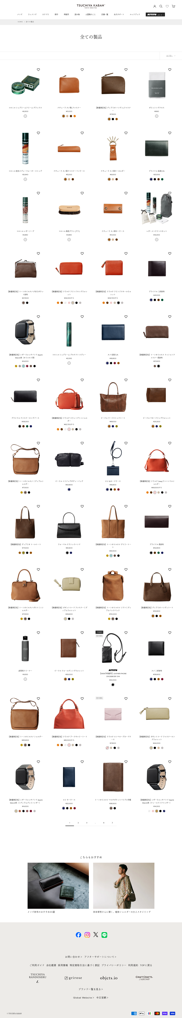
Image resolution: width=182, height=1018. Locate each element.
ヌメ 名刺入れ (113, 355)
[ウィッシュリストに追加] (39, 69)
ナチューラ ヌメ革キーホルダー (113, 171)
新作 (56, 14)
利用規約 (133, 965)
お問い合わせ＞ (74, 956)
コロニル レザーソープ (25, 231)
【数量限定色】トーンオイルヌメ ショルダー (25, 737)
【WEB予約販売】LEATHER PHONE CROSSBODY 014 (113, 675)
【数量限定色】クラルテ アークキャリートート (69, 737)
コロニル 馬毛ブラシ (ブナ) (69, 231)
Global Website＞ (84, 997)
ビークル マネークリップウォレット (157, 418)
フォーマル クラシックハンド (69, 544)
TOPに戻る (146, 965)
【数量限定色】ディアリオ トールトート (25, 544)
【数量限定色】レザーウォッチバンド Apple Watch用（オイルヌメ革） (25, 356)
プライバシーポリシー (114, 965)
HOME (20, 22)
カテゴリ (45, 14)
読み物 (77, 14)
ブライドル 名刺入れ (157, 171)
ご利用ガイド (37, 965)
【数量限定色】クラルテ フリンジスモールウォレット (113, 293)
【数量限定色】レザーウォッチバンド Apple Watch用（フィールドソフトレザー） (157, 801)
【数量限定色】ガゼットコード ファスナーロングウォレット (157, 738)
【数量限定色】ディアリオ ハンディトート (156, 608)
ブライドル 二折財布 (157, 292)
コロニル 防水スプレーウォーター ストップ (25, 171)
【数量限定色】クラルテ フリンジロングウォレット (69, 293)
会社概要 (51, 965)
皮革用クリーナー (25, 671)
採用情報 (63, 965)
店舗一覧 (104, 14)
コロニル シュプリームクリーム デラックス (25, 108)
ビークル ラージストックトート (113, 418)
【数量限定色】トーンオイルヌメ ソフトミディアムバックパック (113, 609)
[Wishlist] (167, 6)
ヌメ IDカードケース (113, 481)
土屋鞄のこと (90, 14)
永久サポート (119, 14)
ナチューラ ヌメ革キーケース (113, 231)
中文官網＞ (102, 997)
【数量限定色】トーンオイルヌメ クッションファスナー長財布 (157, 356)
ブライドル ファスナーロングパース (25, 418)
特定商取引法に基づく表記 (85, 965)
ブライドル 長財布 (157, 544)
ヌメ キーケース (69, 800)
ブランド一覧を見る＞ (91, 989)
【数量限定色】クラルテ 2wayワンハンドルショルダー (156, 482)
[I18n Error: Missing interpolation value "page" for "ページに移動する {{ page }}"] (112, 822)
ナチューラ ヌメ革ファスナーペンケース (69, 171)
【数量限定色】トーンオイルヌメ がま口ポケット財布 (25, 293)
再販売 (66, 14)
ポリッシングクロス (156, 108)
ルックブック (135, 14)
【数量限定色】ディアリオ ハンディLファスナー (113, 109)
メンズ (19, 14)
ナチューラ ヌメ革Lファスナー (69, 108)
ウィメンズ (32, 14)
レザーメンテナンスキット (156, 231)
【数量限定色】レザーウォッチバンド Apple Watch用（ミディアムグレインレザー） (25, 801)
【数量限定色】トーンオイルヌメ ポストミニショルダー (25, 609)
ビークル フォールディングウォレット (69, 671)
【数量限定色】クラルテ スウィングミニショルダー (69, 419)
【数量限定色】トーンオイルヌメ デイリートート (113, 546)
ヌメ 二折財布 (156, 671)
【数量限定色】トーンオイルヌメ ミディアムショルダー (25, 482)
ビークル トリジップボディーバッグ (69, 481)
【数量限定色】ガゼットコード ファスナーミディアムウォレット (69, 609)
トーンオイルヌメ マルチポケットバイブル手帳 (113, 800)
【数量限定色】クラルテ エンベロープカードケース (113, 738)
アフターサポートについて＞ (100, 956)
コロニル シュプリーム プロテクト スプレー (69, 355)
